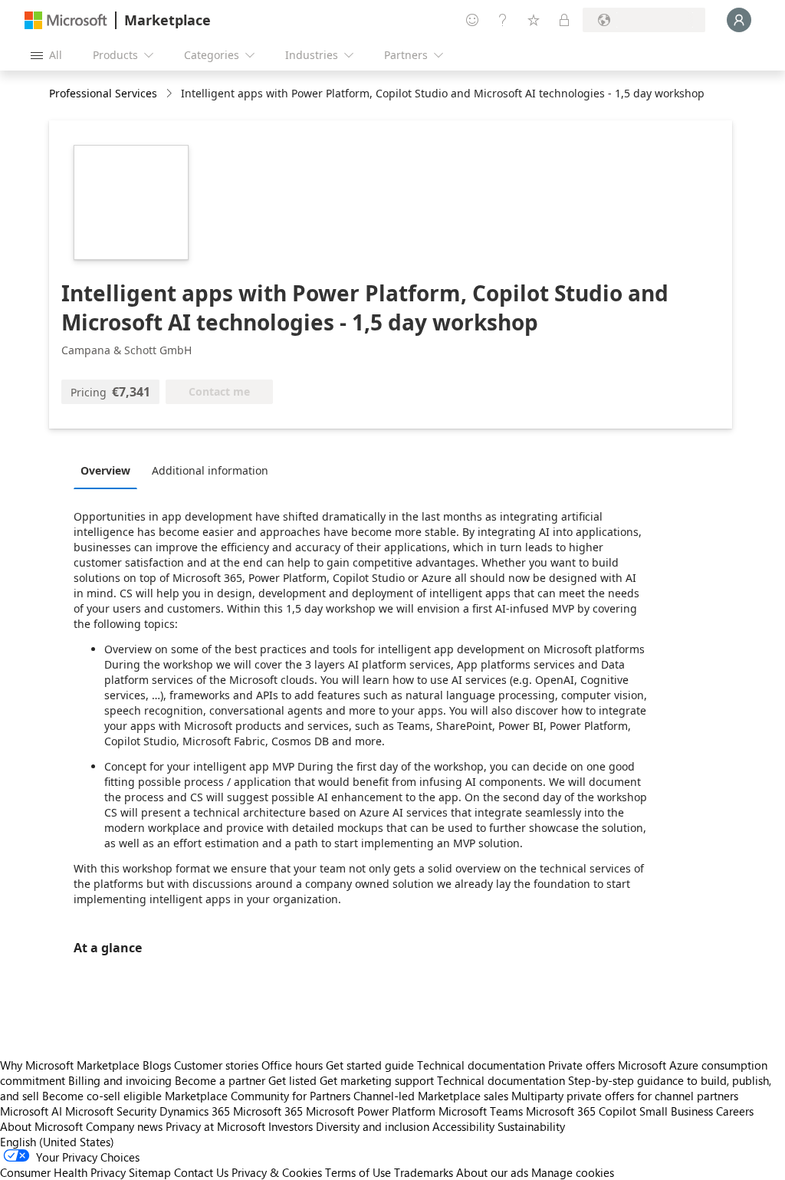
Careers (735, 1111)
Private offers (581, 1065)
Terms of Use (358, 1172)
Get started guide (370, 1065)
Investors (290, 1126)
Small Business (676, 1111)
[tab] (109, 470)
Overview (105, 470)
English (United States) (57, 1141)
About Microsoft (41, 1126)
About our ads (492, 1172)
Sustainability (531, 1126)
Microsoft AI (31, 1111)
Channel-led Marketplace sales (430, 1095)
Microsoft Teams (480, 1111)
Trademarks (423, 1172)
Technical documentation (481, 1065)
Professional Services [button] (103, 93)
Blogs (157, 1065)
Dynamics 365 (194, 1111)
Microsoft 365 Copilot (581, 1111)
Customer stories (216, 1065)
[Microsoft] (66, 20)
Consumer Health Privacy (63, 1172)
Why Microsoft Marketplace (70, 1065)
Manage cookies (572, 1172)
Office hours (292, 1065)
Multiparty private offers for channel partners (624, 1095)
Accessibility (463, 1126)
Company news (124, 1126)
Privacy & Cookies (277, 1172)
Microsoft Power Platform (370, 1111)
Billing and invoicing (120, 1080)
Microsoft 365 (268, 1111)
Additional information (210, 470)
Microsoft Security (110, 1111)
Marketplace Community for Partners (257, 1095)
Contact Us (201, 1172)
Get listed (292, 1080)
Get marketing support (377, 1080)
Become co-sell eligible (102, 1095)
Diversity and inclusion (372, 1126)
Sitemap (150, 1172)
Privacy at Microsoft (215, 1126)
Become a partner (220, 1080)
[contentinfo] (170, 94)
